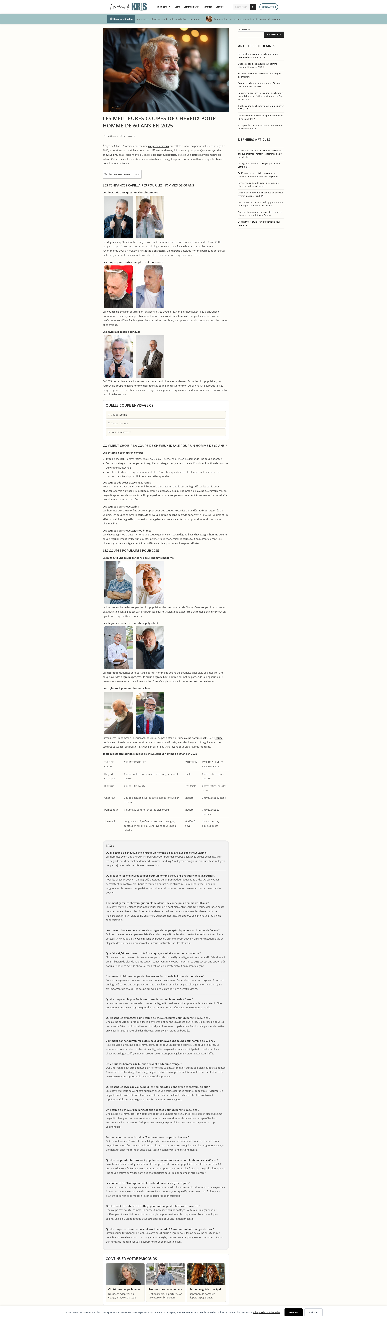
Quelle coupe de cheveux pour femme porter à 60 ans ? (261, 107)
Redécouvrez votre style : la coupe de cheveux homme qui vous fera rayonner (258, 175)
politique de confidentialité (266, 1312)
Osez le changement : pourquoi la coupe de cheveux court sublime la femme (260, 214)
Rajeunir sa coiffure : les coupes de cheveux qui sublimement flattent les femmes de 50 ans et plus (260, 96)
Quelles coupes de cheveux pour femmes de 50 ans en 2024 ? (260, 117)
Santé (177, 6)
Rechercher (244, 29)
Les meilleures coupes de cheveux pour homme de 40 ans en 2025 (258, 56)
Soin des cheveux (121, 432)
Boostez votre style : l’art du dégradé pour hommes (259, 223)
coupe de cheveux (158, 146)
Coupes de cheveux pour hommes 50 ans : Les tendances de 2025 (259, 85)
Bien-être (162, 6)
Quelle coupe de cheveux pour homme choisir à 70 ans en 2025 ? (257, 65)
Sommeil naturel (192, 6)
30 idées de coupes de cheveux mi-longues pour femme (259, 75)
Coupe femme (119, 414)
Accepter (293, 1312)
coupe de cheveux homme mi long (157, 515)
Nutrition (207, 6)
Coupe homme (119, 423)
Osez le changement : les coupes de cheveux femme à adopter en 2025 (260, 194)
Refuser (313, 1312)
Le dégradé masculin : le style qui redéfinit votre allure (259, 165)
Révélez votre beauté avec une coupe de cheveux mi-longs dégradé (258, 185)
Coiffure (220, 6)
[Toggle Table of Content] (135, 174)
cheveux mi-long (141, 938)
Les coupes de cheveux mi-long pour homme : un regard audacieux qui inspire (260, 204)
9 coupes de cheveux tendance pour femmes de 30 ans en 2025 (260, 127)
